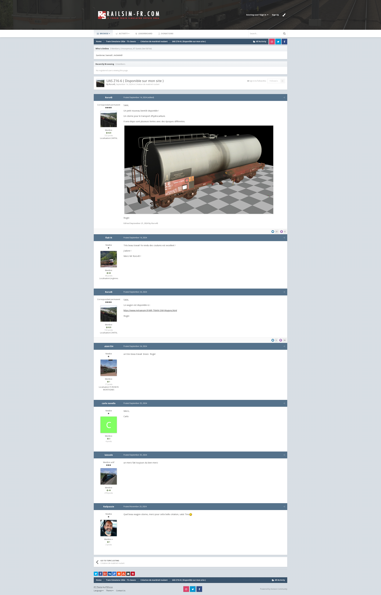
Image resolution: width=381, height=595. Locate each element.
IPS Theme (98, 587)
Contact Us (120, 590)
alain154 (108, 346)
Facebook (284, 41)
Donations (167, 33)
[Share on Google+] (105, 574)
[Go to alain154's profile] (108, 368)
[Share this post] (284, 97)
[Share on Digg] (110, 574)
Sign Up (275, 15)
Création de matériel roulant (147, 84)
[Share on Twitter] (96, 574)
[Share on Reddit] (119, 574)
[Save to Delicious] (114, 574)
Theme (109, 590)
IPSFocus (109, 587)
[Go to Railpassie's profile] (108, 528)
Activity (123, 33)
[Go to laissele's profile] (108, 476)
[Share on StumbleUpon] (123, 574)
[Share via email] (128, 574)
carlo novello (108, 403)
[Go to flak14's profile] (108, 259)
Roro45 (112, 84)
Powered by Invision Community (273, 589)
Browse (103, 33)
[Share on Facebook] (100, 574)
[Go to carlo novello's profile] (108, 425)
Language (98, 590)
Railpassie (108, 506)
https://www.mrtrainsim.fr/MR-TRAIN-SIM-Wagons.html (150, 310)
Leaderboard (145, 33)
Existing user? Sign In (256, 15)
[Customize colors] (284, 15)
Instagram (272, 41)
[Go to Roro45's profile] (100, 83)
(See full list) (147, 48)
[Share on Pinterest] (133, 574)
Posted (135, 97)
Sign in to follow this (257, 81)
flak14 (108, 237)
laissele (109, 454)
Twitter (278, 41)
